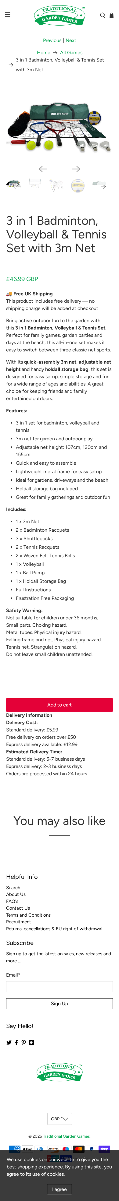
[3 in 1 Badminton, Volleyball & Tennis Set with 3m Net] (59, 123)
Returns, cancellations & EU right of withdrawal (54, 929)
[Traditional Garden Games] (59, 15)
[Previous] (42, 169)
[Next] (76, 169)
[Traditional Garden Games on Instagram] (31, 1044)
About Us (16, 894)
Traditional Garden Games (66, 1136)
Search (13, 887)
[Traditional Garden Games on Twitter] (9, 1044)
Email (13, 975)
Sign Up (59, 1003)
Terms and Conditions (28, 915)
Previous (52, 40)
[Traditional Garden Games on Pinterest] (24, 1044)
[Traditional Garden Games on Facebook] (16, 1044)
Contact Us (18, 908)
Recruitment (18, 922)
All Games (71, 52)
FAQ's (12, 901)
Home (43, 52)
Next (71, 40)
